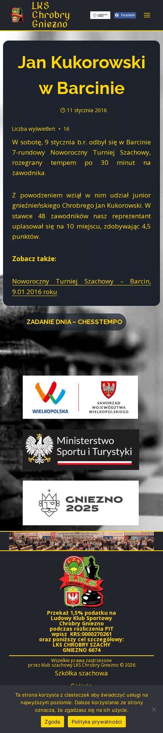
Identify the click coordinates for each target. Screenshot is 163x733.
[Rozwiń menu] (147, 15)
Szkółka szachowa (81, 673)
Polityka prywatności (97, 722)
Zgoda (52, 722)
